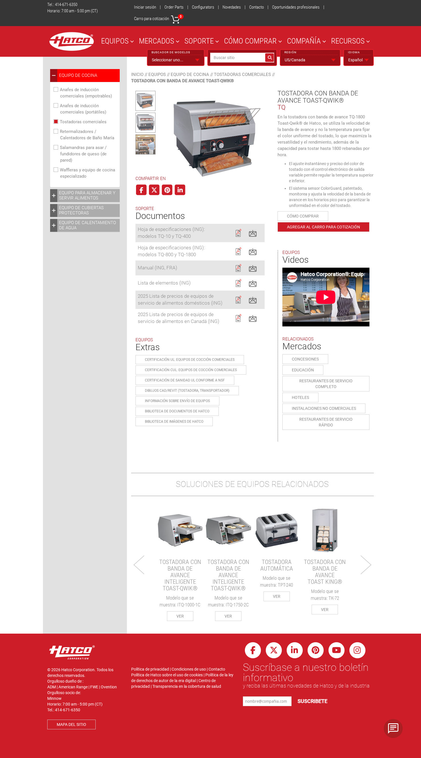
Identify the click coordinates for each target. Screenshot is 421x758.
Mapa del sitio (71, 724)
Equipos (157, 74)
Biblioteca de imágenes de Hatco (174, 422)
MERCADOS (156, 40)
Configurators (203, 7)
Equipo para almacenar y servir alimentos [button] (87, 195)
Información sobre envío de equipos (177, 401)
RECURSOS (348, 40)
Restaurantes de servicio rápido (326, 422)
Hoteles (300, 397)
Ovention (109, 687)
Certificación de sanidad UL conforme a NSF (185, 380)
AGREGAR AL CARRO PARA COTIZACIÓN (323, 227)
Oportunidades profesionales (296, 7)
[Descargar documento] (238, 232)
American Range (73, 687)
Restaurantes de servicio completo (326, 384)
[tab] (85, 75)
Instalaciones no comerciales (324, 408)
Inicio (137, 74)
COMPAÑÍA (304, 40)
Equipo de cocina (190, 74)
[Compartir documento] (253, 232)
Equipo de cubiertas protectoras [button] (81, 210)
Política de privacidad (150, 669)
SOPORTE (199, 40)
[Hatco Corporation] (71, 41)
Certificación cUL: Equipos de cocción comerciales (191, 370)
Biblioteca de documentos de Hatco (177, 411)
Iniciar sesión (145, 7)
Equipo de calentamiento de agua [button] (87, 225)
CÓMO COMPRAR (250, 40)
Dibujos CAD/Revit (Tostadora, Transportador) (187, 391)
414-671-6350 (66, 4)
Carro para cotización (158, 18)
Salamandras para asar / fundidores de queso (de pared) (83, 154)
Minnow (54, 698)
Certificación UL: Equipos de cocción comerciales (190, 360)
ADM (51, 687)
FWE (94, 687)
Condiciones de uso (189, 669)
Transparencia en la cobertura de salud (186, 686)
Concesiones (305, 359)
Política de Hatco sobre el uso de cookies (167, 675)
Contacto (256, 7)
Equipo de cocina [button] (78, 75)
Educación (303, 370)
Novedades (232, 7)
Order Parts (174, 7)
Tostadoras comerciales (83, 121)
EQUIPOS (115, 40)
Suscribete (312, 701)
